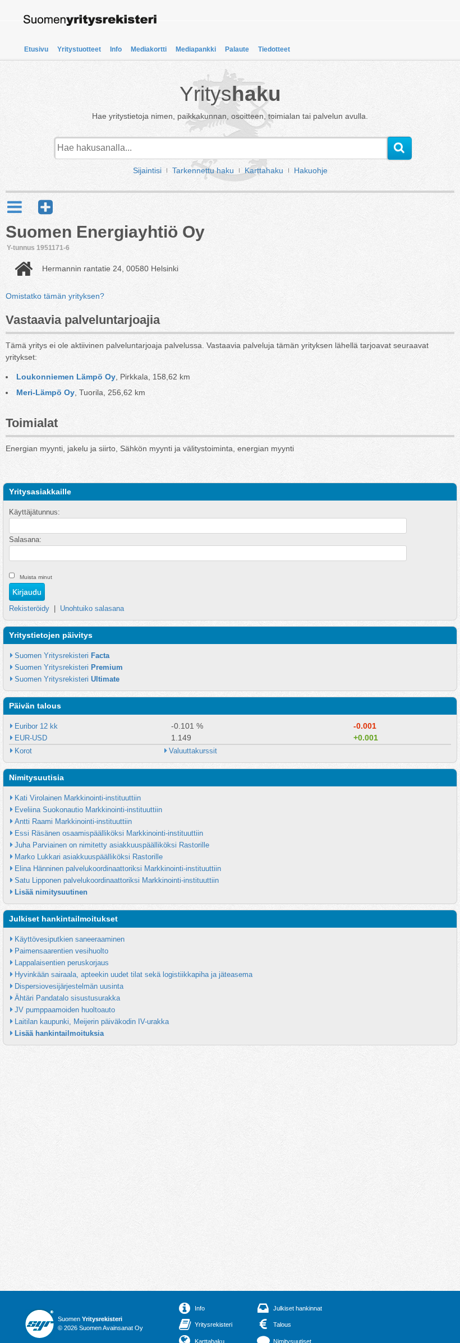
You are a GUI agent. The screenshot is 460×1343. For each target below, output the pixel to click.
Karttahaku (264, 170)
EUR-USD (31, 738)
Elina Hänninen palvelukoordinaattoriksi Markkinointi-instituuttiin (118, 868)
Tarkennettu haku (203, 170)
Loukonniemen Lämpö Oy (66, 376)
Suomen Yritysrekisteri (62, 655)
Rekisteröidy (29, 608)
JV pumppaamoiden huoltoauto (65, 1010)
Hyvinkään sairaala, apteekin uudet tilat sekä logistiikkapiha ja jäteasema (133, 974)
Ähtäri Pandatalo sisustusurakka (67, 998)
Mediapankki (196, 49)
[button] (45, 207)
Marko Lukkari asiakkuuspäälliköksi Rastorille (89, 857)
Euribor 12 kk (36, 726)
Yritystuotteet (79, 49)
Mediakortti (149, 49)
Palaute (237, 49)
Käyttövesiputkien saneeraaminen (70, 939)
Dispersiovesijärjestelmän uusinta (69, 986)
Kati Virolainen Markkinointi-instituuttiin (78, 798)
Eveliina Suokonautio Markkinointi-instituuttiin (88, 809)
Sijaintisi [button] (147, 170)
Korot (23, 751)
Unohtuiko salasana (92, 608)
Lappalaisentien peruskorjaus (62, 962)
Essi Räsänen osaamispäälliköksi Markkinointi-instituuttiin (109, 833)
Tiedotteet (274, 49)
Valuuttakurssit (193, 751)
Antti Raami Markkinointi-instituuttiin (73, 821)
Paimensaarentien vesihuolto (61, 951)
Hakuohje (311, 170)
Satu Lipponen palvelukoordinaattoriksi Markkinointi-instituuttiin (117, 880)
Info (116, 49)
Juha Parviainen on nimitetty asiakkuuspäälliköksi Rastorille (112, 845)
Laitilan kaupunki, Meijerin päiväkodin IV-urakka (92, 1021)
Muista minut (36, 577)
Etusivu (36, 49)
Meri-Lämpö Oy (45, 392)
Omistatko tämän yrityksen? (55, 295)
